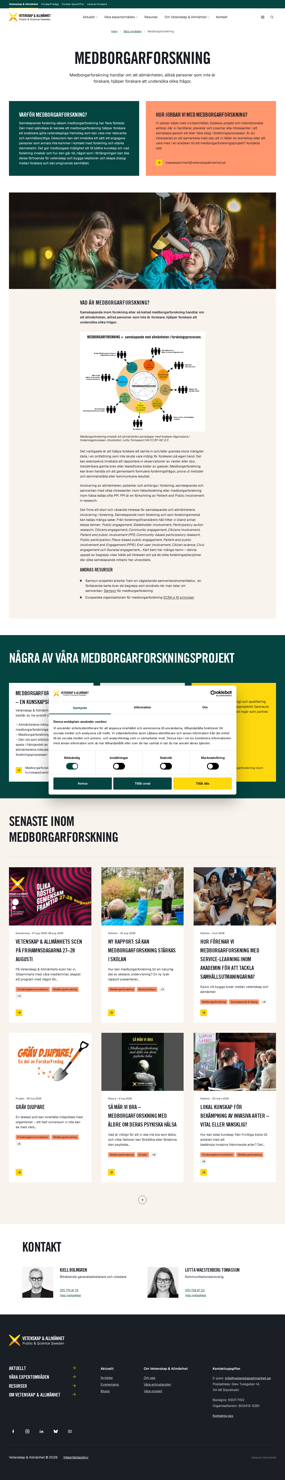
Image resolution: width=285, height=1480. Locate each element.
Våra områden (132, 31)
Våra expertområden (119, 17)
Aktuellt (89, 17)
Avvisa (82, 783)
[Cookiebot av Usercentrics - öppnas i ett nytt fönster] (213, 693)
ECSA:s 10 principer (178, 597)
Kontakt (221, 17)
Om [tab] (205, 707)
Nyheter (107, 1378)
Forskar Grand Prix (73, 4)
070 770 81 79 (69, 1290)
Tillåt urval (142, 783)
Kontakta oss (223, 1416)
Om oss (149, 1378)
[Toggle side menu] (263, 17)
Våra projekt (153, 1391)
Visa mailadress (70, 1295)
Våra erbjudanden (157, 1384)
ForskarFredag (50, 4)
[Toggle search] (272, 17)
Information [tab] (142, 707)
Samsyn (110, 591)
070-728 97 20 (195, 1290)
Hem (114, 31)
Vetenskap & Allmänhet (23, 4)
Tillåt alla (202, 783)
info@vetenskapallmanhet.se (248, 1378)
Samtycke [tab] (80, 708)
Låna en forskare (97, 4)
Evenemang (110, 1384)
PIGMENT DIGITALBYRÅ (263, 1457)
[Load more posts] (142, 1199)
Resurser (151, 17)
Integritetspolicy (75, 1457)
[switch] (119, 766)
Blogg (105, 1391)
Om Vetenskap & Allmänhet (186, 17)
